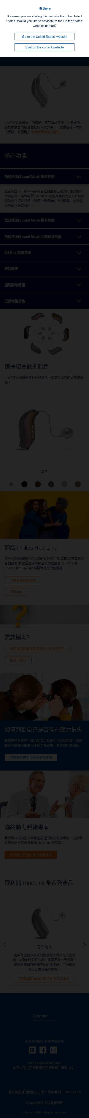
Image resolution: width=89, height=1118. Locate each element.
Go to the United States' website (44, 36)
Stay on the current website (44, 47)
